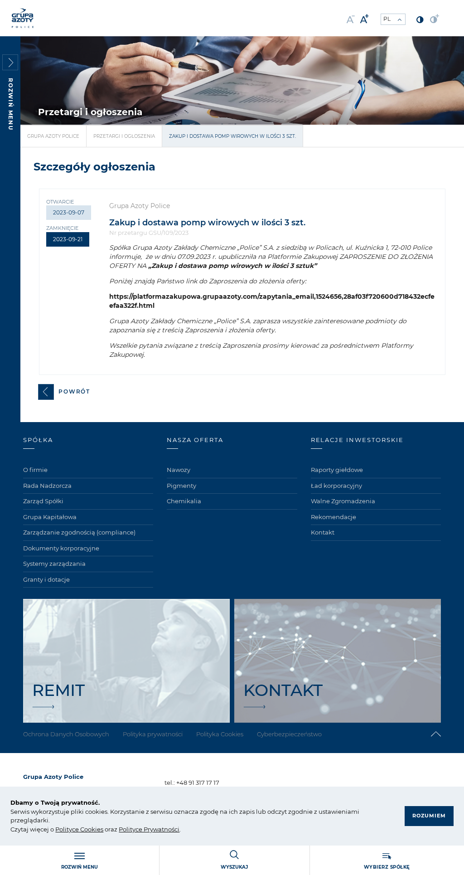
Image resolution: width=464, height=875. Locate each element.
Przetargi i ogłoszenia (124, 136)
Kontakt (322, 532)
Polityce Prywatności (149, 829)
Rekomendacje (333, 516)
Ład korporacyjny (336, 485)
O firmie (35, 469)
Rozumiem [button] (429, 815)
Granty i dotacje (46, 579)
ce (75, 829)
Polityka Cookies (219, 734)
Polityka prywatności (153, 734)
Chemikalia (184, 501)
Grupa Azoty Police (53, 136)
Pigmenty (181, 485)
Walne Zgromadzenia (343, 501)
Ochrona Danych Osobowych (66, 734)
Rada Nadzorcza (47, 485)
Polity (63, 829)
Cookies (91, 829)
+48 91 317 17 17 (197, 782)
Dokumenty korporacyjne (61, 548)
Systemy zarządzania (54, 563)
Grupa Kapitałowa (50, 516)
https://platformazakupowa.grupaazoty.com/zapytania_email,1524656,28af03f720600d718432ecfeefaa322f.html (272, 301)
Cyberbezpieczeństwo (289, 734)
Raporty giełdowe (337, 469)
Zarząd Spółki (43, 501)
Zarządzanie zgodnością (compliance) (79, 532)
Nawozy (178, 469)
